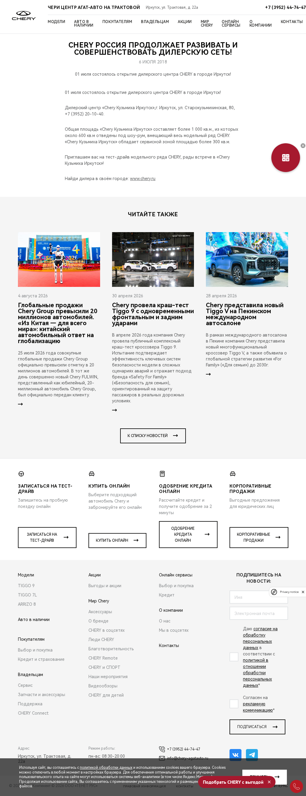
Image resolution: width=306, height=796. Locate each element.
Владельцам (155, 22)
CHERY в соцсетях (106, 630)
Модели (56, 22)
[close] (303, 592)
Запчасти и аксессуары (41, 694)
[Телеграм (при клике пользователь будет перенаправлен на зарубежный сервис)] (252, 755)
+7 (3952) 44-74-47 (183, 749)
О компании (261, 24)
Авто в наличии (84, 24)
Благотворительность (111, 648)
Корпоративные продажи (253, 537)
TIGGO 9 (26, 585)
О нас (164, 621)
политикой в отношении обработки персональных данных (257, 673)
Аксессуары (100, 611)
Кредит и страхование (41, 659)
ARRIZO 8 (27, 604)
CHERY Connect (33, 713)
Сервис (25, 685)
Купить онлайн (112, 540)
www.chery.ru (142, 178)
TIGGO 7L (27, 595)
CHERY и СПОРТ (104, 667)
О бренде (98, 621)
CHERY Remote (103, 658)
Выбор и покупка (35, 650)
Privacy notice (289, 591)
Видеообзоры (102, 686)
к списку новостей (148, 436)
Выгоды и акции (104, 585)
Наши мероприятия (108, 676)
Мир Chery (207, 24)
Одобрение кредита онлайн (183, 534)
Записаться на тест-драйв (42, 537)
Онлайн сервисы (231, 24)
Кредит (167, 595)
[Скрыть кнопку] (303, 145)
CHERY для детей (106, 695)
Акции (185, 22)
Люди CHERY (101, 639)
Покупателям (117, 22)
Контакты (292, 22)
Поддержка (30, 703)
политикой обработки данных (106, 767)
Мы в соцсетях (174, 630)
